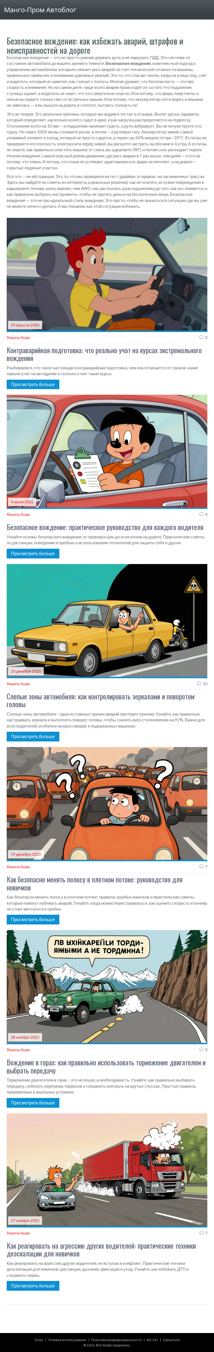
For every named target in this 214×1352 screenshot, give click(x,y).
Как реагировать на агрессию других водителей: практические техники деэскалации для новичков (101, 1250)
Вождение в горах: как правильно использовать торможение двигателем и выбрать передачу (106, 1066)
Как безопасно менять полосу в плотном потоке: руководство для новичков (95, 883)
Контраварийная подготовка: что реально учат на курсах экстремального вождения (104, 354)
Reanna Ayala (18, 337)
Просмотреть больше (33, 384)
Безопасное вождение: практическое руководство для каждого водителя (105, 527)
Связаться (171, 1340)
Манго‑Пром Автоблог (40, 9)
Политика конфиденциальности (116, 1340)
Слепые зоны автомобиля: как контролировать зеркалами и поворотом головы (100, 700)
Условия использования (67, 1340)
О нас (39, 1340)
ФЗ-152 (152, 1340)
